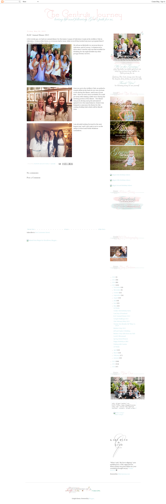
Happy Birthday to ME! (121, 341)
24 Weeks (116, 308)
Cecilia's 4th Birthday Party (122, 311)
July (115, 300)
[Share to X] (67, 164)
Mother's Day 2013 (119, 328)
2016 (114, 277)
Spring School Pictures (120, 339)
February (117, 355)
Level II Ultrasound (119, 336)
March (116, 353)
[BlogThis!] (65, 164)
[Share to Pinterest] (72, 164)
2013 (114, 285)
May (115, 306)
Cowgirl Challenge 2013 (120, 319)
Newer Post (30, 229)
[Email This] (63, 164)
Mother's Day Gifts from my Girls (124, 333)
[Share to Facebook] (70, 164)
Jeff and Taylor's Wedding (121, 331)
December (117, 287)
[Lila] (127, 120)
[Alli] (127, 145)
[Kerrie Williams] (83, 493)
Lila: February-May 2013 (121, 321)
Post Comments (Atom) (42, 232)
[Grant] (127, 169)
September (117, 295)
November (117, 290)
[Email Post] (59, 163)
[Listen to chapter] (116, 470)
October (116, 293)
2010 (114, 367)
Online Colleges (119, 414)
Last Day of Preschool (120, 313)
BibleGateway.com (124, 474)
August (116, 298)
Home (66, 229)
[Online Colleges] (119, 412)
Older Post (101, 229)
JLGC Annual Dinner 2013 (121, 316)
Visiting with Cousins (120, 344)
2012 (114, 361)
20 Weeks (116, 347)
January (116, 358)
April (115, 350)
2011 (114, 364)
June (115, 303)
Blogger (91, 498)
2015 (114, 280)
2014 (114, 282)
